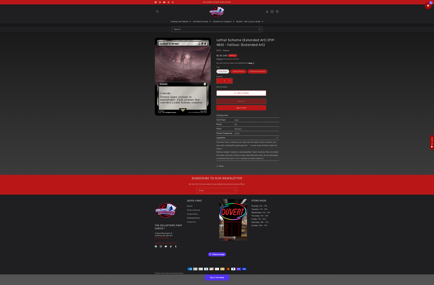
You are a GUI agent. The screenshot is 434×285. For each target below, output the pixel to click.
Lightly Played (239, 71)
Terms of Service (193, 210)
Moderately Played (258, 71)
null (236, 133)
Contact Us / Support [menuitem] (222, 21)
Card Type (221, 120)
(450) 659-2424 (162, 238)
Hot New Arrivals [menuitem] (200, 21)
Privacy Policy (192, 214)
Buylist (189, 206)
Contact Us (191, 222)
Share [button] (221, 166)
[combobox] (217, 29)
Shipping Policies (193, 218)
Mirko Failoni (238, 128)
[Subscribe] (234, 190)
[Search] (259, 29)
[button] (157, 11)
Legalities (220, 138)
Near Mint (224, 71)
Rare (236, 124)
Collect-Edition (165, 273)
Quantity (219, 76)
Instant (237, 120)
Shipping (219, 59)
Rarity (219, 124)
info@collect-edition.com (166, 243)
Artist (218, 129)
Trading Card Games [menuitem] (179, 21)
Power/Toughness (224, 133)
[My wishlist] (272, 11)
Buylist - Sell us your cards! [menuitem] (248, 21)
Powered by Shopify (177, 273)
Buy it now (241, 108)
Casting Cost (222, 115)
